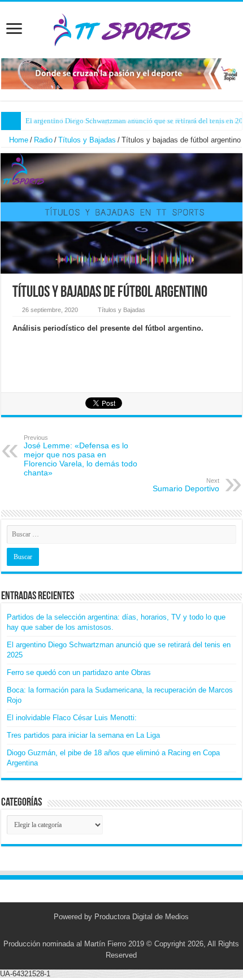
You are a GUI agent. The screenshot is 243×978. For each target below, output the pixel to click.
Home (17, 140)
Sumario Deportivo (186, 485)
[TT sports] (122, 27)
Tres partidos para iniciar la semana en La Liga (83, 735)
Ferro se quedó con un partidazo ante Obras (79, 672)
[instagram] (127, 930)
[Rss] (105, 930)
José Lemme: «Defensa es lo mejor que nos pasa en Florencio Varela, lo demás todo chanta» (80, 455)
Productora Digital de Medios (141, 916)
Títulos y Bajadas (87, 140)
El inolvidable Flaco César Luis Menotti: (72, 717)
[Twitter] (116, 930)
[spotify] (137, 930)
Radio (43, 140)
